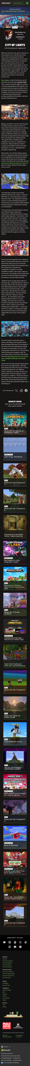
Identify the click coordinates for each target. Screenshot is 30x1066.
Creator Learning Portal (8, 971)
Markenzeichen (16, 1058)
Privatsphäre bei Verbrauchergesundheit (10, 1055)
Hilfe (4, 992)
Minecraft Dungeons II (8, 961)
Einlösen (4, 1007)
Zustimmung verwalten (20, 1036)
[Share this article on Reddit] (21, 390)
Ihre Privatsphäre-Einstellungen (11, 1062)
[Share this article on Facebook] (26, 390)
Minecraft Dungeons (7, 963)
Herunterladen (6, 998)
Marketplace (5, 983)
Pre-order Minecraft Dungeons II (13, 11)
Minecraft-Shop (6, 985)
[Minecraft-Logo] (7, 3)
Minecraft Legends (7, 965)
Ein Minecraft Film (7, 977)
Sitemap (4, 996)
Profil (4, 1005)
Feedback (5, 994)
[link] (4, 942)
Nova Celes (4, 80)
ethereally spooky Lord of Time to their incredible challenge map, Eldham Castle (14, 358)
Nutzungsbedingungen (6, 1058)
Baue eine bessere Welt (8, 975)
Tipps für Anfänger (7, 990)
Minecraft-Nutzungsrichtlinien (7, 1036)
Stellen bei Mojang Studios (9, 973)
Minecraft (5, 959)
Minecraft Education (7, 967)
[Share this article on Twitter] (16, 390)
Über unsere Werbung (6, 1060)
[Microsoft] (5, 1050)
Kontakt (4, 1000)
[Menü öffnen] (27, 3)
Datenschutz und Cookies (7, 1053)
